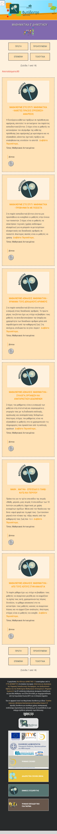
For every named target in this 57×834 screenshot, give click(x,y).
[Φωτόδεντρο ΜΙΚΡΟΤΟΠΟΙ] (28, 723)
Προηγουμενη (40, 46)
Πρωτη (18, 46)
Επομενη (18, 56)
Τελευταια (40, 56)
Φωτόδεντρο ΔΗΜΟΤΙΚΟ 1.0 (26, 682)
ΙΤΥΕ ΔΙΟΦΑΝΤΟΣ (12, 684)
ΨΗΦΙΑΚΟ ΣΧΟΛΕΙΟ (28, 761)
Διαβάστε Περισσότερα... (24, 237)
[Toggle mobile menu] (50, 5)
